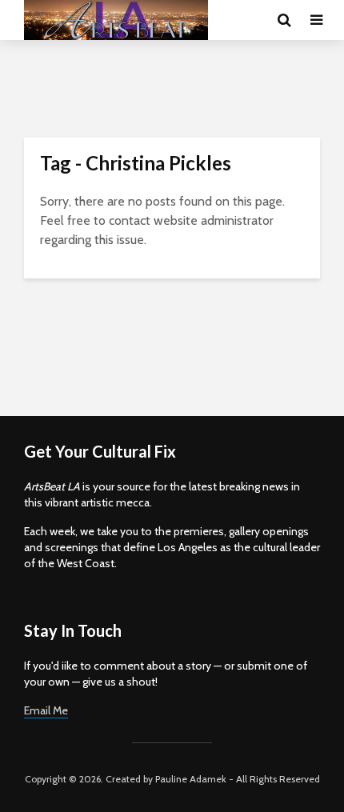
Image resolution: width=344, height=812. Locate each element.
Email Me (46, 710)
